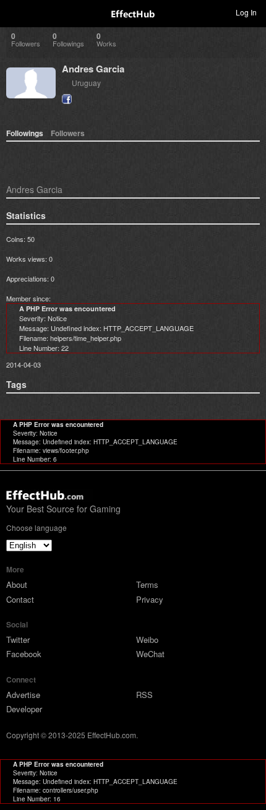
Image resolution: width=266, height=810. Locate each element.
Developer (24, 709)
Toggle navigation (15, 12)
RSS (144, 694)
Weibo (147, 639)
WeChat (150, 654)
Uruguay (86, 82)
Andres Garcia (93, 68)
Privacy (149, 599)
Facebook (23, 654)
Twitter (18, 639)
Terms (147, 584)
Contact (20, 599)
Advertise (23, 694)
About (16, 584)
